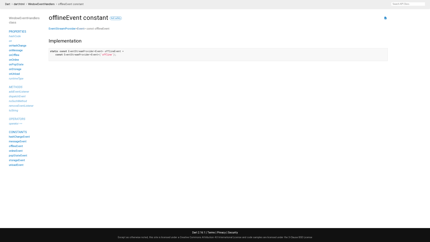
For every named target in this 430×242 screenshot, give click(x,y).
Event (80, 28)
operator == (15, 123)
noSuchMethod (18, 101)
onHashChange (17, 45)
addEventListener (19, 91)
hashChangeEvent (19, 136)
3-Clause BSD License (300, 237)
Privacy (221, 232)
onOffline (14, 55)
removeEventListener (21, 105)
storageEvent (17, 160)
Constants (18, 132)
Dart (7, 4)
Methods (15, 87)
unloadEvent (16, 165)
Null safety (116, 18)
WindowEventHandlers (41, 4)
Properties (17, 31)
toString (13, 110)
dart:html (19, 4)
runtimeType (16, 78)
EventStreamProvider (62, 28)
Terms (211, 232)
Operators (17, 119)
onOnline (14, 59)
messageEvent (18, 141)
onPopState (16, 64)
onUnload (14, 73)
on (10, 41)
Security (233, 232)
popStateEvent (18, 155)
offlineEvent (16, 146)
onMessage (16, 50)
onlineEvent (16, 150)
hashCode (15, 36)
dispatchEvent (17, 96)
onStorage (15, 69)
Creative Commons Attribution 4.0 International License (211, 237)
